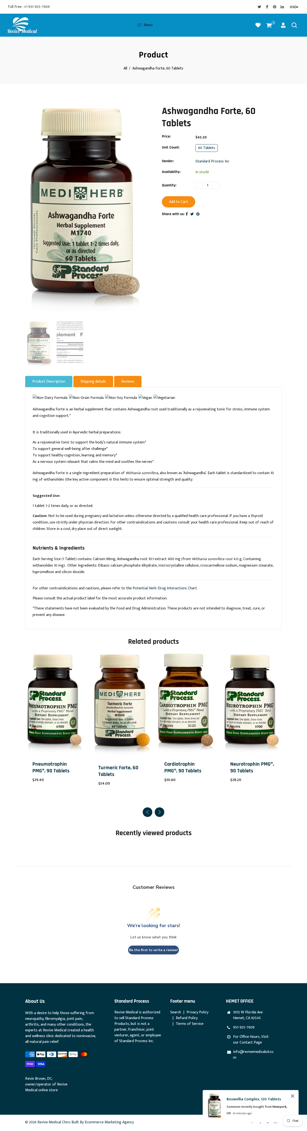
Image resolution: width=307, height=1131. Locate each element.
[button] (159, 812)
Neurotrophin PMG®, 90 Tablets (186, 767)
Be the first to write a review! (153, 950)
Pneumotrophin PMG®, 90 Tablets (248, 767)
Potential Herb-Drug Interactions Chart (165, 588)
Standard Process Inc (212, 161)
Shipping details (93, 381)
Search (175, 1012)
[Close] (292, 1096)
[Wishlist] (258, 25)
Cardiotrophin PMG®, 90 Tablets (117, 767)
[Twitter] (259, 6)
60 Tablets (206, 148)
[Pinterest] (274, 6)
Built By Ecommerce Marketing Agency (102, 1122)
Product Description (48, 381)
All (125, 68)
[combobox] (293, 7)
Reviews (127, 381)
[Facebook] (267, 6)
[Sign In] (283, 25)
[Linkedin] (282, 6)
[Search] (294, 25)
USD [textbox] (293, 7)
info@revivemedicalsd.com (253, 1055)
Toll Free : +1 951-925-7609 (29, 7)
